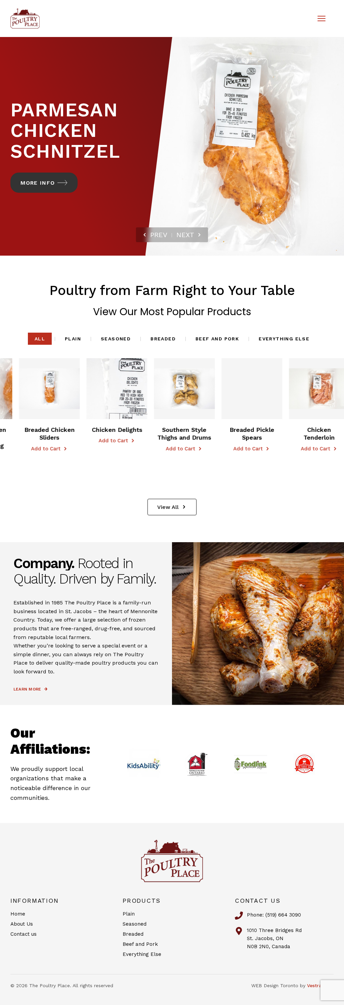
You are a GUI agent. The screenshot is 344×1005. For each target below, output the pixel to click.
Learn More (27, 689)
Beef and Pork (217, 338)
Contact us (23, 934)
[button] (13, 388)
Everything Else (284, 338)
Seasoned (116, 338)
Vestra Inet (319, 985)
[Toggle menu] (321, 18)
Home (17, 914)
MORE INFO (37, 183)
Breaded (163, 338)
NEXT (185, 235)
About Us (21, 924)
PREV (158, 235)
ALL (40, 338)
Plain (73, 338)
